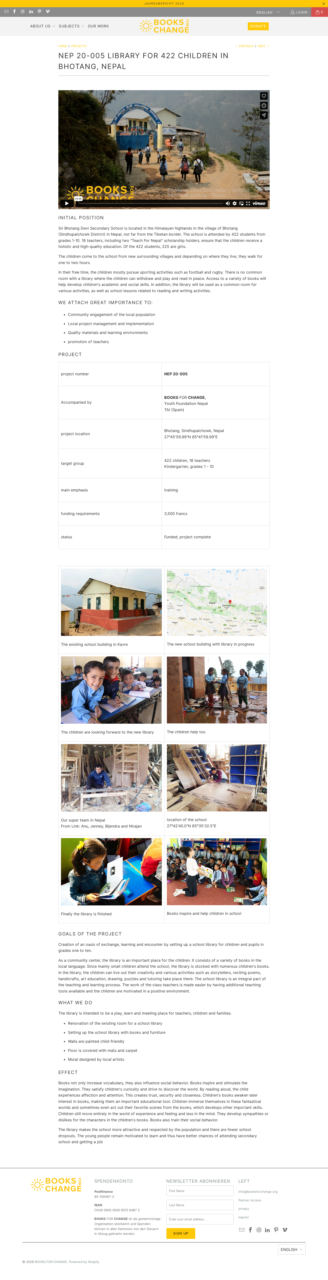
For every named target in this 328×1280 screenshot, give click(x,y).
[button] (43, 26)
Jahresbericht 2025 (164, 3)
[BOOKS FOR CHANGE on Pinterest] (39, 12)
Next (262, 46)
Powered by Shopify (84, 1262)
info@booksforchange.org (258, 1191)
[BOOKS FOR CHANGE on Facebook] (14, 12)
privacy (243, 1209)
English (265, 12)
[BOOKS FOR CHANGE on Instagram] (22, 12)
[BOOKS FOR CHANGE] (164, 26)
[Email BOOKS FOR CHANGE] (6, 12)
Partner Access (249, 1200)
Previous (246, 46)
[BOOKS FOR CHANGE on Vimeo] (47, 12)
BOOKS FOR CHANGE (51, 1262)
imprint (243, 1217)
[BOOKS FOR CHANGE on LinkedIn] (31, 12)
